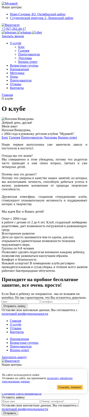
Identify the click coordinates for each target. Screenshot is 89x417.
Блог (21, 47)
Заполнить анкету (14, 357)
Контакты (17, 88)
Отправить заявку (14, 306)
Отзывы (15, 84)
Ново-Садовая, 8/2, (37, 14)
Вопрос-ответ (27, 62)
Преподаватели (29, 54)
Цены (14, 76)
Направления (19, 69)
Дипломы (25, 58)
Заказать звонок (13, 36)
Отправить (10, 413)
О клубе (15, 43)
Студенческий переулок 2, (41, 18)
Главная (15, 320)
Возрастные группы (24, 65)
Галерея (23, 50)
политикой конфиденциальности (25, 313)
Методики (17, 73)
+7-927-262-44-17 (14, 28)
